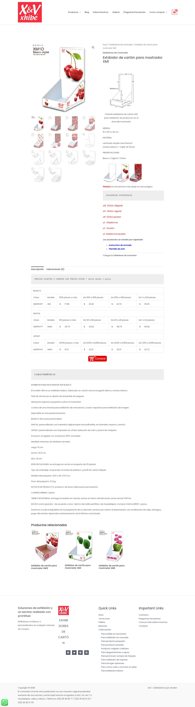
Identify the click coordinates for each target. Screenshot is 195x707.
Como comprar (157, 12)
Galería (116, 12)
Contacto (144, 614)
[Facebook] (68, 652)
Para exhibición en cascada (114, 637)
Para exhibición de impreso (114, 659)
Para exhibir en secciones (113, 633)
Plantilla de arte (117, 248)
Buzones (103, 625)
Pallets (102, 622)
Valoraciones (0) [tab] (55, 269)
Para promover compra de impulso (118, 656)
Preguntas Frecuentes (134, 12)
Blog (87, 12)
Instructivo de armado (120, 245)
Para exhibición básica (112, 670)
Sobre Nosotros (100, 12)
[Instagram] (80, 652)
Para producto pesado (112, 644)
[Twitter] (74, 652)
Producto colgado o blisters (115, 648)
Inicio (105, 44)
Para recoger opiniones (112, 663)
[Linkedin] (86, 652)
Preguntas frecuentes (150, 618)
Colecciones (105, 629)
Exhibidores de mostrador (121, 44)
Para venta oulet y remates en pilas (119, 667)
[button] (93, 47)
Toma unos (104, 618)
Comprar (143, 625)
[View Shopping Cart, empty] (174, 12)
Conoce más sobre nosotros (153, 622)
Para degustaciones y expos (115, 652)
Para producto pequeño (113, 641)
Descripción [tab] (37, 269)
